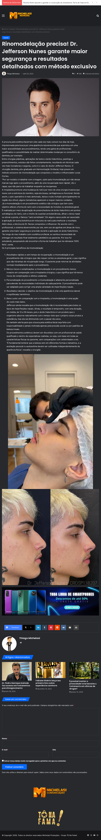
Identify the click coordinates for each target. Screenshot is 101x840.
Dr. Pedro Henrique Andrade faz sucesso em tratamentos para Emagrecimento (16, 685)
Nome (5, 738)
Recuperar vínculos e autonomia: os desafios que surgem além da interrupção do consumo (60, 3)
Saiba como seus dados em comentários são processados (63, 772)
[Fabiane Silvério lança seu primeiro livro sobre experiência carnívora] (50, 670)
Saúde (12, 29)
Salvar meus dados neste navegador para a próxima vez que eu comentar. (35, 761)
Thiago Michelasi (13, 74)
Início (6, 29)
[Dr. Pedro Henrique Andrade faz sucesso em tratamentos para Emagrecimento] (17, 671)
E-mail (5, 750)
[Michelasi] (20, 15)
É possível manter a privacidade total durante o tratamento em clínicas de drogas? (83, 685)
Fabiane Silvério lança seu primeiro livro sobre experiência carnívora (48, 683)
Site (54, 750)
